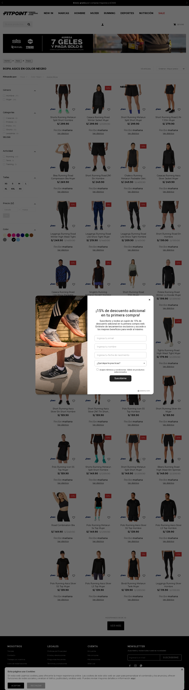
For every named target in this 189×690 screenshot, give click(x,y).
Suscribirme (120, 378)
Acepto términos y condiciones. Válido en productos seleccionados (122, 371)
